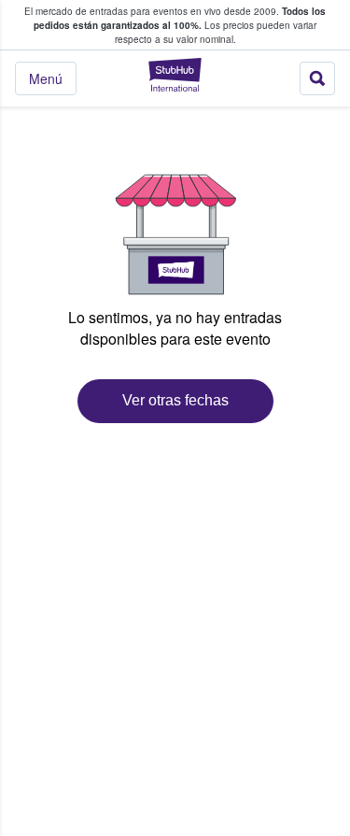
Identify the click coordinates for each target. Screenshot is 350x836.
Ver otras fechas (175, 400)
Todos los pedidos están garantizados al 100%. (180, 18)
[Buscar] (317, 78)
